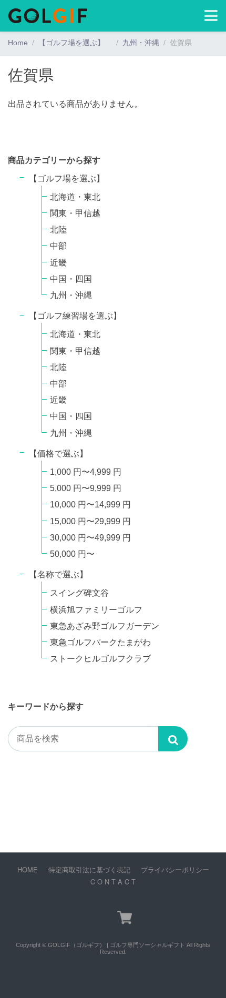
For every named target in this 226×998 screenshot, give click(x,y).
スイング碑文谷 (79, 592)
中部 (58, 245)
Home (18, 42)
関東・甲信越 (75, 213)
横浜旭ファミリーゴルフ (96, 609)
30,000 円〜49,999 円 (90, 537)
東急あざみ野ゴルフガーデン (104, 626)
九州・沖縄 (140, 42)
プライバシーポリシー (175, 869)
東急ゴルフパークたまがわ (100, 642)
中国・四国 (71, 278)
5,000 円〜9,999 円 (85, 488)
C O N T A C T (113, 881)
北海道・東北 (75, 196)
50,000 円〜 (72, 553)
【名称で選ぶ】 (58, 574)
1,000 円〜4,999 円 (85, 471)
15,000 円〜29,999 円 (90, 521)
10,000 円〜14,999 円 (90, 504)
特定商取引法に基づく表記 (89, 869)
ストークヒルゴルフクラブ (100, 658)
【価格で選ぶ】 (58, 453)
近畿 (58, 262)
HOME (27, 869)
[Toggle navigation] (211, 16)
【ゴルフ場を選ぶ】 (75, 42)
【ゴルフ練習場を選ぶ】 (79, 315)
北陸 (58, 229)
